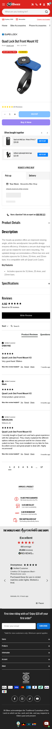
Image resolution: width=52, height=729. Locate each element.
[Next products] (47, 133)
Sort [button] (4, 326)
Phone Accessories (37, 26)
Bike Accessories (18, 26)
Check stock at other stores (17, 189)
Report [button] (26, 367)
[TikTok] (30, 699)
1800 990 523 (40, 215)
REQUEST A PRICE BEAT (26, 168)
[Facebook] (15, 699)
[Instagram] (22, 699)
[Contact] (37, 4)
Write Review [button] (26, 315)
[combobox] (26, 12)
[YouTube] (37, 699)
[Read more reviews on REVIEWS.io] (26, 554)
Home (4, 26)
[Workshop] (33, 4)
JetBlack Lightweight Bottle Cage (23, 153)
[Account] (44, 4)
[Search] (46, 11)
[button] (26, 107)
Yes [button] (22, 367)
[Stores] (40, 4)
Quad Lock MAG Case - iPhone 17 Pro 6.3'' (25, 140)
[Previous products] (42, 133)
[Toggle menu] (3, 4)
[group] (26, 304)
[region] (26, 580)
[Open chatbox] (46, 723)
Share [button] (32, 367)
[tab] (29, 335)
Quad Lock (10, 45)
